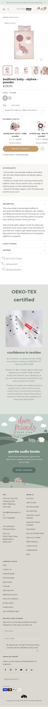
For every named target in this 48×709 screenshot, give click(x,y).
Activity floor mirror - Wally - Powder (15, 134)
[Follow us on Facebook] (5, 669)
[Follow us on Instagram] (10, 669)
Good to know (10, 244)
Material (7, 250)
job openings (31, 511)
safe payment (11, 264)
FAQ (4, 565)
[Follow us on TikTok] (26, 669)
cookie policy (8, 607)
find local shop (8, 578)
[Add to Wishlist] (18, 123)
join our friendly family (35, 533)
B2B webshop (32, 542)
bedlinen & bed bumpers (11, 17)
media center (31, 546)
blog (28, 554)
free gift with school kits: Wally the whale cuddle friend (24, 2)
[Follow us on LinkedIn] (31, 669)
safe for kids (31, 503)
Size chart (16, 105)
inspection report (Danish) (33, 516)
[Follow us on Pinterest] (16, 669)
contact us (7, 569)
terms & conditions (10, 599)
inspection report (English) (33, 523)
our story (30, 498)
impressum (31, 529)
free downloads (32, 507)
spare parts (7, 582)
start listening (24, 470)
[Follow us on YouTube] (21, 669)
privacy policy (8, 603)
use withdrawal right (11, 611)
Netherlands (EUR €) (11, 679)
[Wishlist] (37, 9)
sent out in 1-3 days (14, 258)
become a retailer (33, 537)
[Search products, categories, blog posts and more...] (8, 9)
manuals (6, 586)
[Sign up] (37, 651)
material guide (9, 574)
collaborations (31, 550)
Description (8, 204)
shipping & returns (10, 595)
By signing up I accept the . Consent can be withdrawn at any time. (23, 646)
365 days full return (13, 270)
